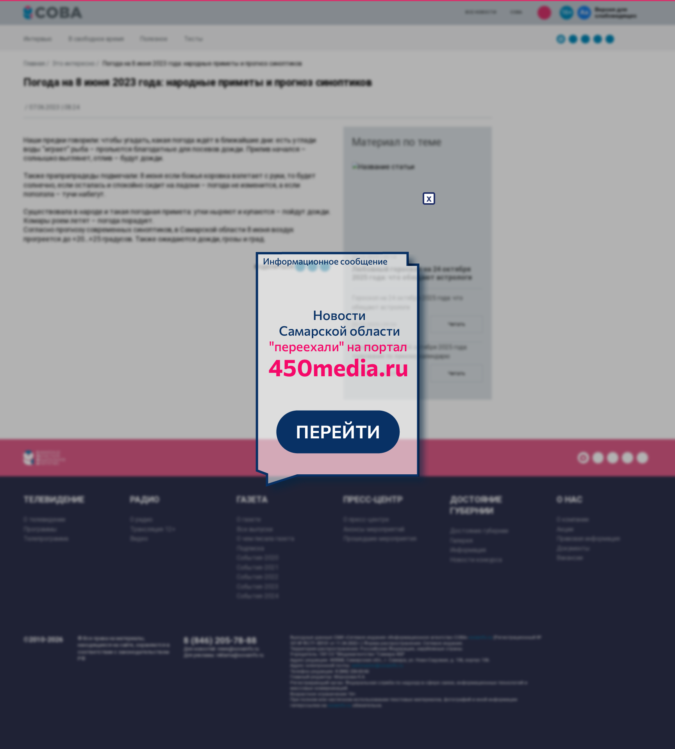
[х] (337, 375)
